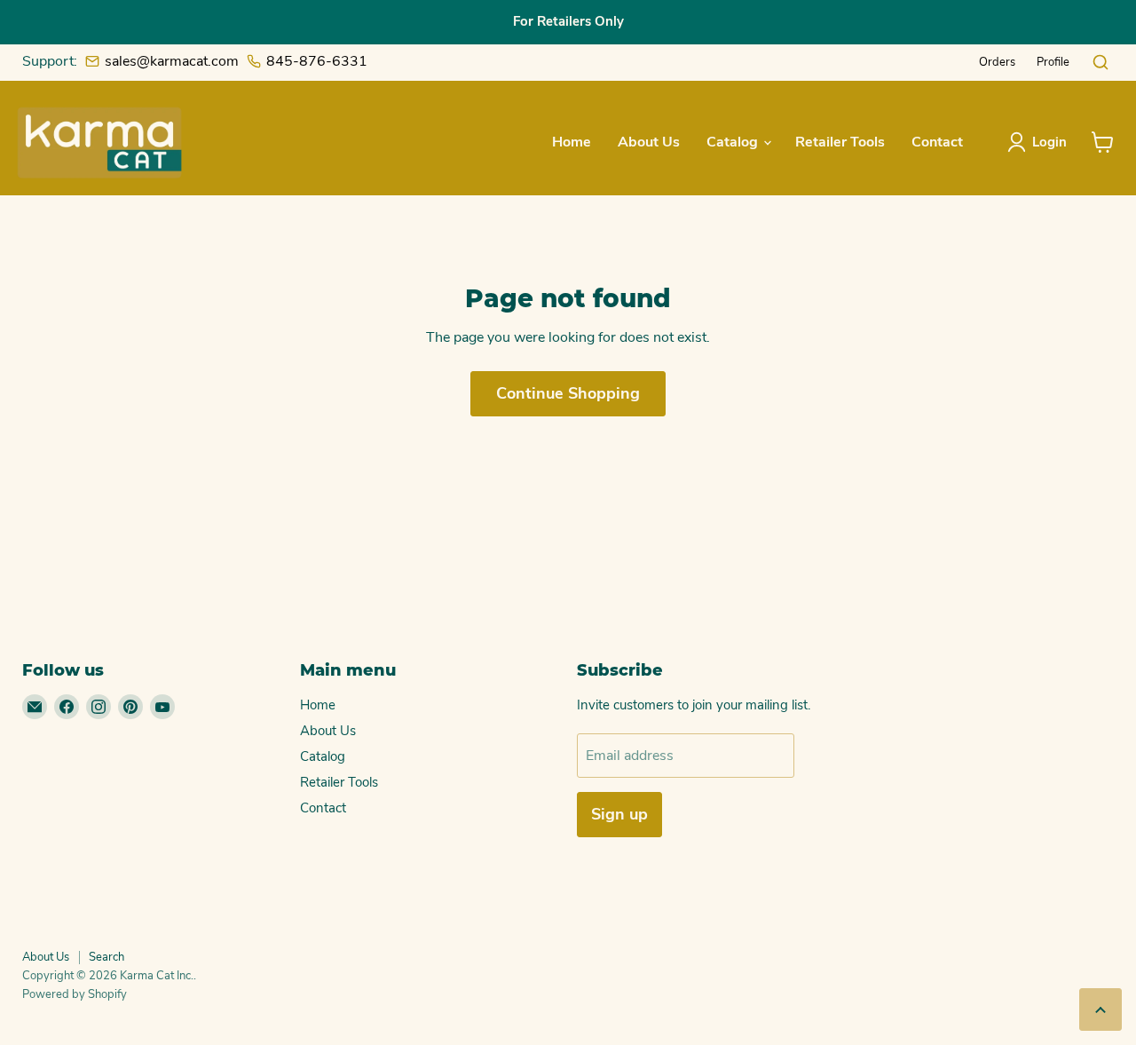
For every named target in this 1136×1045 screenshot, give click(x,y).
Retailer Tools (840, 142)
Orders (997, 62)
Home (571, 142)
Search (106, 957)
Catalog (733, 142)
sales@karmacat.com (172, 61)
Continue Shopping (568, 393)
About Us (649, 142)
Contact (937, 142)
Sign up (619, 814)
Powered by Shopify (74, 994)
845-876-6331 (316, 61)
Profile (1053, 62)
